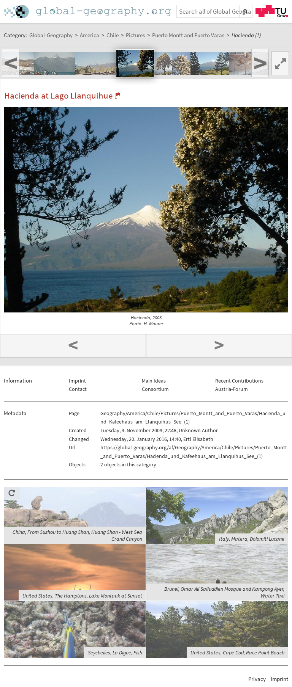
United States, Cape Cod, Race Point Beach (237, 652)
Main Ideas (154, 380)
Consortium (155, 389)
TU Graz (272, 11)
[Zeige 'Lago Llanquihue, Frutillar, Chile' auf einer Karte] (117, 96)
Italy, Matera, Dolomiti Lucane (251, 538)
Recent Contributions (239, 380)
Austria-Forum (231, 389)
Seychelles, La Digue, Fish (115, 652)
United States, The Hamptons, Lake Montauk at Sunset (82, 595)
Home (88, 11)
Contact (78, 389)
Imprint (77, 380)
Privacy (257, 678)
